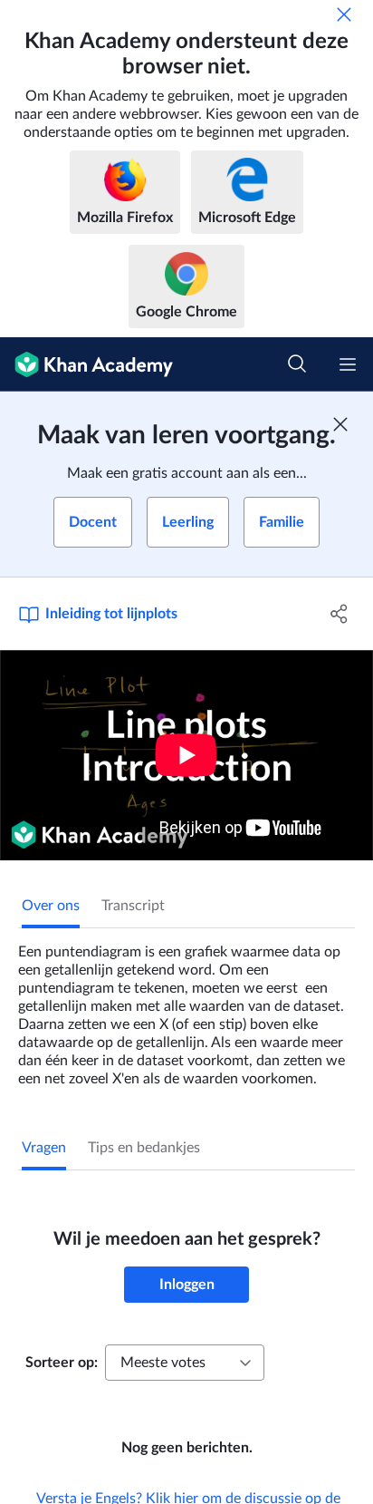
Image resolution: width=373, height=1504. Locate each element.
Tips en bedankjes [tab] (144, 1147)
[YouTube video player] (186, 755)
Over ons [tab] (51, 905)
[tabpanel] (186, 1008)
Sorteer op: (61, 1362)
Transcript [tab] (133, 905)
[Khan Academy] (86, 364)
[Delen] (339, 614)
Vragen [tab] (44, 1147)
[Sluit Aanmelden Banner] (340, 424)
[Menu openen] (348, 364)
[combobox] (184, 1362)
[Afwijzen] (344, 14)
